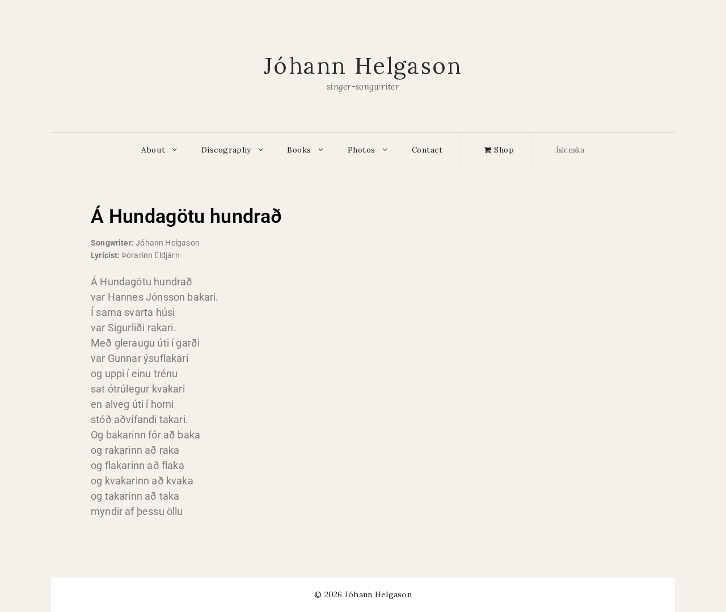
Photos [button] (361, 150)
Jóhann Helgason (363, 65)
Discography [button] (226, 150)
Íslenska (570, 149)
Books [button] (299, 150)
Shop (503, 150)
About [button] (153, 150)
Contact (427, 150)
